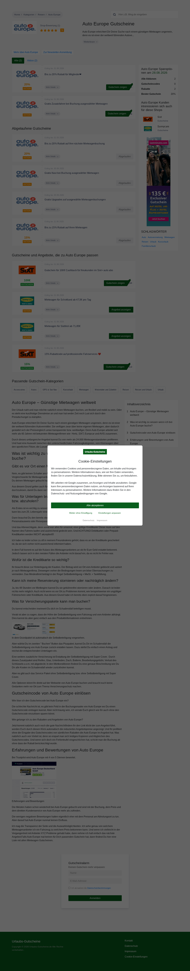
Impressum (102, 520)
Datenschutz (88, 520)
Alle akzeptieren (95, 505)
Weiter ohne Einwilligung (80, 513)
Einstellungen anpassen (109, 513)
